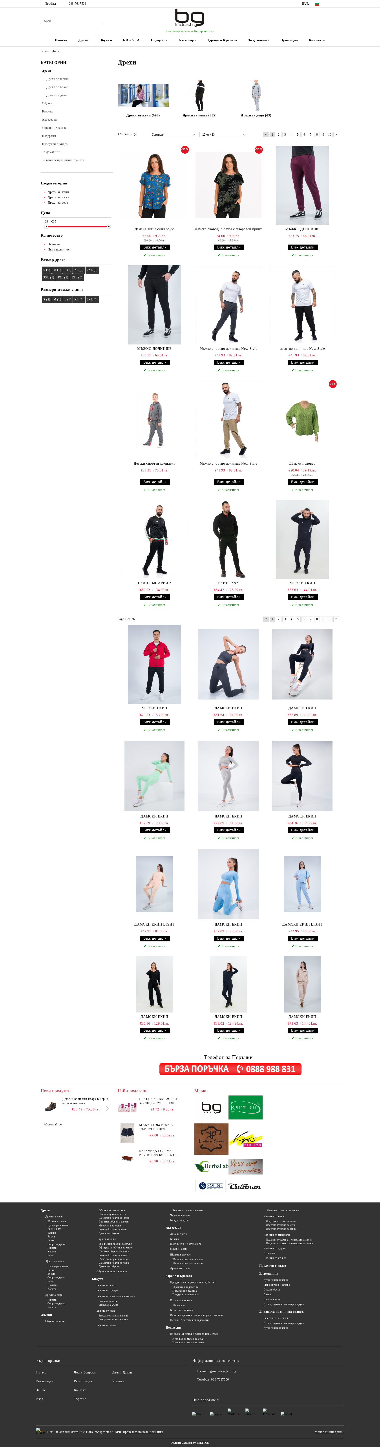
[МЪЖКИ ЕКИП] (302, 539)
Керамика (269, 1253)
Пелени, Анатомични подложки (189, 1320)
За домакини (258, 40)
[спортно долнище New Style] (302, 304)
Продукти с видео (272, 1265)
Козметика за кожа (181, 1310)
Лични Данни (122, 1372)
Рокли (51, 1236)
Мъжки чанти (178, 1248)
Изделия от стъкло (275, 1257)
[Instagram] (336, 3)
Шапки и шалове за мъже (187, 1259)
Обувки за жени (54, 1321)
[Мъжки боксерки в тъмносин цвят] (127, 1133)
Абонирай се (53, 1124)
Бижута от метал (107, 1325)
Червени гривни (180, 1215)
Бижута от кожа (106, 1310)
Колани (174, 1239)
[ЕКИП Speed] (228, 539)
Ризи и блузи (55, 1228)
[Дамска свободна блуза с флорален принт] (228, 185)
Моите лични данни (329, 1432)
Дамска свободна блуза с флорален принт (228, 229)
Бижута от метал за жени (187, 1210)
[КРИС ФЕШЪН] (245, 1139)
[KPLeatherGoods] (211, 1139)
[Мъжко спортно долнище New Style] (228, 304)
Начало (61, 40)
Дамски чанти (178, 1233)
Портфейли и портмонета (185, 1243)
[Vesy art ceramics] (245, 1167)
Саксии (268, 1294)
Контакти (317, 40)
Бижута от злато (106, 1285)
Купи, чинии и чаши (276, 1279)
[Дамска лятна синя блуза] (155, 185)
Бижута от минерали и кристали (116, 1296)
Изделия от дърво (274, 1248)
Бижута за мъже (108, 1304)
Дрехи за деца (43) (256, 115)
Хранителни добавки (185, 1287)
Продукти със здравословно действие (193, 1282)
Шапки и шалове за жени (187, 1263)
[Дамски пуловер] (302, 419)
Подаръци (159, 40)
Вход (39, 1399)
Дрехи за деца (53, 1294)
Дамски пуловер (302, 463)
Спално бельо (272, 1289)
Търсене (80, 1399)
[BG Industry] (211, 1108)
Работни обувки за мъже (114, 1259)
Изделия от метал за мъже (282, 1210)
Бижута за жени (108, 1301)
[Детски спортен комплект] (154, 420)
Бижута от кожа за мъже (113, 1319)
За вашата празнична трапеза (282, 1311)
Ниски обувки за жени (112, 1214)
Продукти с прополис (185, 1294)
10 (329, 134)
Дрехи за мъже (54, 1261)
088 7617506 (77, 3)
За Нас (41, 1390)
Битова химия (272, 1299)
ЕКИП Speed (228, 583)
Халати (52, 1251)
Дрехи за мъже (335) (200, 115)
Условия (118, 1381)
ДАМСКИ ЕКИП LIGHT (154, 924)
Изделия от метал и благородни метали (194, 1333)
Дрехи (83, 40)
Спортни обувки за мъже (114, 1251)
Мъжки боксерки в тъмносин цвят (156, 1127)
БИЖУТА (131, 40)
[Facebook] (330, 3)
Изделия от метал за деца (187, 1338)
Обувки (105, 40)
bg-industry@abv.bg (222, 1371)
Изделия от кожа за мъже (281, 1228)
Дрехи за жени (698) (143, 115)
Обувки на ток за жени (112, 1210)
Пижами (52, 1247)
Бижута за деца (179, 1220)
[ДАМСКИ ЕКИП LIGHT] (154, 884)
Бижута (97, 1279)
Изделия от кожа (274, 1216)
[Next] (106, 1109)
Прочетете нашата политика (143, 1432)
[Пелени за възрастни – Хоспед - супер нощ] (127, 1107)
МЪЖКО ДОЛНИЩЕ (302, 229)
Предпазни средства (184, 1290)
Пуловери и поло (58, 1225)
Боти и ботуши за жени (112, 1229)
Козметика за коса (181, 1300)
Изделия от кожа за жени (281, 1221)
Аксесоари (187, 40)
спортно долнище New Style (302, 348)
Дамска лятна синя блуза (155, 229)
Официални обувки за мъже (115, 1247)
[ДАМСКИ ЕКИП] (228, 664)
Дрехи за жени (54, 1216)
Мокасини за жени (110, 1225)
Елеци (51, 1273)
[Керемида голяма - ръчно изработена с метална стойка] (127, 1159)
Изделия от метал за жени (188, 1342)
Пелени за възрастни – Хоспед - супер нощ (159, 1101)
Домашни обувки (109, 1233)
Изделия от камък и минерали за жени (289, 1239)
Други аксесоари (180, 1268)
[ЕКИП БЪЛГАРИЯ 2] (155, 539)
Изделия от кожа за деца (281, 1224)
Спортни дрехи (57, 1244)
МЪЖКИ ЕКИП (302, 583)
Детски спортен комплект (154, 463)
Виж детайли (155, 247)
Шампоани (178, 1305)
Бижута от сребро (107, 1290)
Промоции (289, 40)
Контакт (80, 1390)
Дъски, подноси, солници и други (284, 1304)
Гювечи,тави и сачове (277, 1284)
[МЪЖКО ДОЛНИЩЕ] (302, 185)
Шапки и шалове (180, 1254)
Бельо (51, 1255)
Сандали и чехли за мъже (114, 1262)
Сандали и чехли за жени (114, 1217)
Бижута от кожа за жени (113, 1315)
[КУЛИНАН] (245, 1187)
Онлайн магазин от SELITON (190, 1442)
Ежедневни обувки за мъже (115, 1243)
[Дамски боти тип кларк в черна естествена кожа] (50, 1107)
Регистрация (83, 1381)
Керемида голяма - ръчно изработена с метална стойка (157, 1153)
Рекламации (45, 1381)
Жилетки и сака (57, 1221)
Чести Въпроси (85, 1372)
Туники (52, 1232)
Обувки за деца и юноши (112, 1271)
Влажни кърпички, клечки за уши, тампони (196, 1315)
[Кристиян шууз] (245, 1108)
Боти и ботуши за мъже (113, 1255)
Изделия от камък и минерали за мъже (289, 1243)
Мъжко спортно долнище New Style (228, 348)
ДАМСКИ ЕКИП (228, 708)
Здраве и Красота (222, 40)
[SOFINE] (211, 1186)
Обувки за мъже (106, 1239)
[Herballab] (211, 1167)
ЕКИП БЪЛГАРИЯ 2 (154, 583)
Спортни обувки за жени (113, 1221)
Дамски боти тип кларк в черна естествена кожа (85, 1101)
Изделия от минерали (277, 1234)
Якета (51, 1240)
